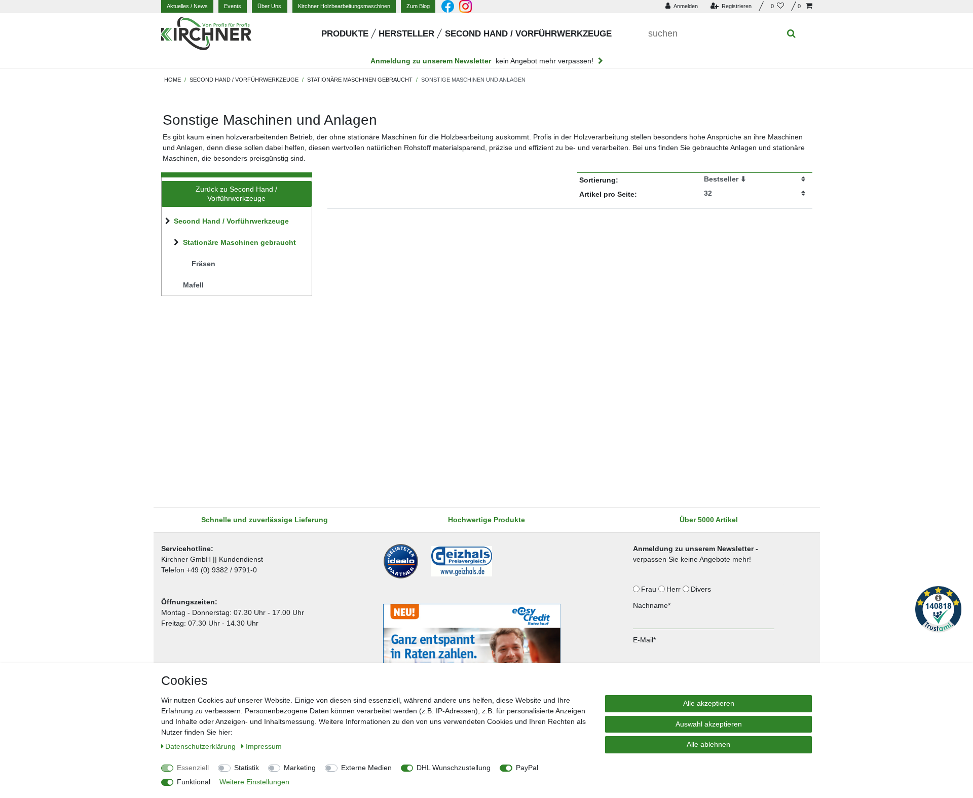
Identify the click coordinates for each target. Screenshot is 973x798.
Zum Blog (418, 6)
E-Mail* (644, 640)
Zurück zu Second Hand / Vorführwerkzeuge (236, 193)
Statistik (246, 768)
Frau (649, 589)
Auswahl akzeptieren (709, 724)
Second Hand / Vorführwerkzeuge (528, 34)
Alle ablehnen (708, 744)
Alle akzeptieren (708, 703)
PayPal (527, 768)
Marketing (300, 768)
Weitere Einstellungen (254, 782)
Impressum (264, 746)
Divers (702, 589)
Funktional (193, 782)
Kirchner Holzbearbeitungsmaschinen (344, 6)
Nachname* (651, 605)
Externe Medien (366, 768)
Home (172, 80)
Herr (674, 589)
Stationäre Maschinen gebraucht (360, 80)
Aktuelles (187, 6)
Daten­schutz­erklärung (201, 746)
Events (232, 6)
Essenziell (193, 768)
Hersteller (406, 34)
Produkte (344, 34)
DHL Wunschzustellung (454, 768)
